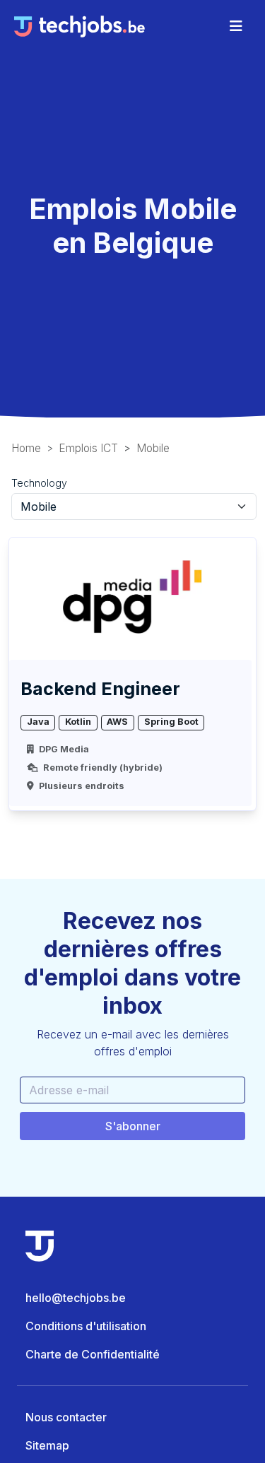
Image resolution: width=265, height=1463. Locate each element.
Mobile (153, 448)
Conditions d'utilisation (85, 1326)
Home (26, 448)
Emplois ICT (88, 448)
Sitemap (47, 1445)
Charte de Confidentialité (92, 1354)
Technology (39, 483)
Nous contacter (66, 1417)
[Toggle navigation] (236, 26)
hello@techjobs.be (75, 1298)
